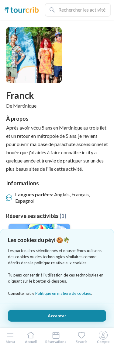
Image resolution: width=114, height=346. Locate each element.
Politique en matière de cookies (63, 293)
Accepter (57, 315)
